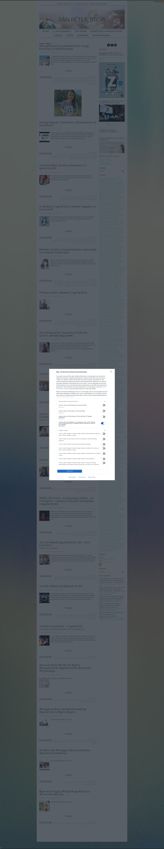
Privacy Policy (91, 477)
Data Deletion (72, 477)
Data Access (82, 477)
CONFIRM (70, 471)
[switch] (103, 405)
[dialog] (82, 424)
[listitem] (82, 401)
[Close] (111, 372)
